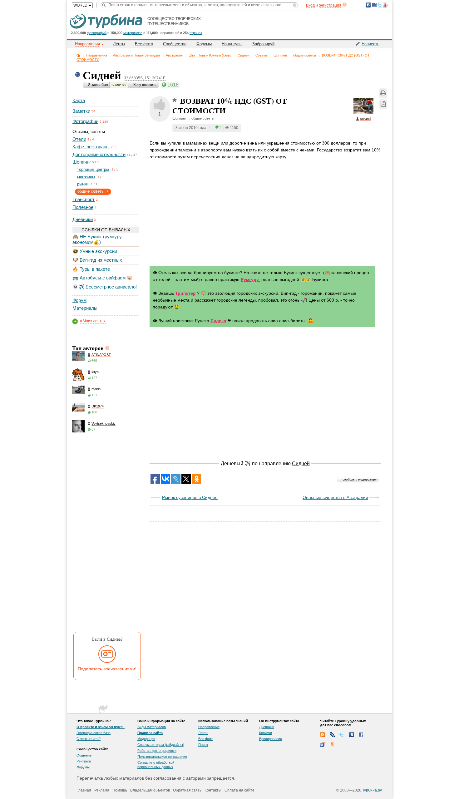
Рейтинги (83, 761)
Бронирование (270, 739)
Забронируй (263, 44)
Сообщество (174, 44)
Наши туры (232, 44)
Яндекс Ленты (332, 744)
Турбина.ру (372, 790)
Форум (79, 300)
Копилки (265, 733)
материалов (132, 33)
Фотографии (85, 121)
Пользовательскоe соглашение (162, 756)
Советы (261, 55)
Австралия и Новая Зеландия (136, 55)
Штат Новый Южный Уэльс (210, 55)
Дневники (82, 219)
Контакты (213, 790)
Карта (78, 100)
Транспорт (83, 199)
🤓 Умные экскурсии (94, 251)
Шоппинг (280, 55)
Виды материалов (151, 727)
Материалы (84, 308)
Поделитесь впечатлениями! (107, 668)
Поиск (203, 745)
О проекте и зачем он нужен (100, 727)
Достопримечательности (99, 154)
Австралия (174, 55)
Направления (96, 55)
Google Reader (322, 744)
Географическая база (93, 733)
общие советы (304, 55)
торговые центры (93, 169)
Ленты (119, 44)
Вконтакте (351, 734)
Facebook (361, 734)
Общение (83, 755)
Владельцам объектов (150, 790)
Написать (370, 44)
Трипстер (185, 293)
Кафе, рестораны (91, 146)
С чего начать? (88, 739)
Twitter (341, 734)
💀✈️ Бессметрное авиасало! (104, 286)
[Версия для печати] (383, 93)
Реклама (101, 790)
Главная (78, 55)
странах (196, 33)
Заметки (81, 111)
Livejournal (332, 734)
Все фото (144, 44)
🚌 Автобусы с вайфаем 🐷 (102, 277)
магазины (86, 177)
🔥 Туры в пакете (91, 269)
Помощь (119, 790)
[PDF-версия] (383, 104)
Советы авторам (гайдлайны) (160, 745)
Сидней (243, 55)
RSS (322, 734)
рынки (82, 184)
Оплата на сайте (239, 790)
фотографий (96, 33)
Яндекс (218, 320)
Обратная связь (187, 790)
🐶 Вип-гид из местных (97, 260)
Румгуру (250, 279)
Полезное (82, 207)
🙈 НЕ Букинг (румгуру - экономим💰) (98, 239)
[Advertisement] (105, 534)
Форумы (204, 44)
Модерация (146, 739)
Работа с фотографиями (156, 750)
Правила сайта (150, 733)
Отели (79, 139)
